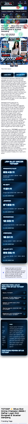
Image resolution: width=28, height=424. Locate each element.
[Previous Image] (1, 51)
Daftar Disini (20, 74)
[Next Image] (27, 51)
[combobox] (12, 8)
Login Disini (7, 74)
